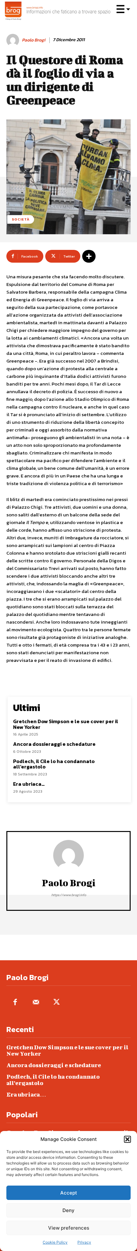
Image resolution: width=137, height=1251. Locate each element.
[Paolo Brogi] (13, 40)
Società (21, 219)
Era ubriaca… (29, 784)
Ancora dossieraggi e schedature (54, 744)
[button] (127, 1139)
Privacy (84, 1242)
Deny (68, 1210)
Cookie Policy (55, 1242)
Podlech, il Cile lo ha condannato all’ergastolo (54, 764)
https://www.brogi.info (68, 894)
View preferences (68, 1228)
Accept (68, 1193)
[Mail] (36, 1002)
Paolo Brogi (33, 40)
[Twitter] (56, 1002)
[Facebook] (15, 1002)
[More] (89, 256)
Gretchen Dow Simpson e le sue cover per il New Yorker (65, 724)
